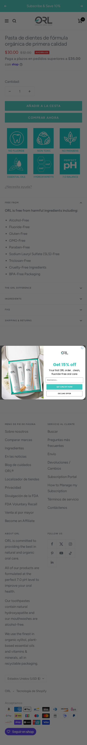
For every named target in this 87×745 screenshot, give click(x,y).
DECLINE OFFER (64, 393)
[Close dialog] (82, 348)
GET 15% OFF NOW (64, 387)
